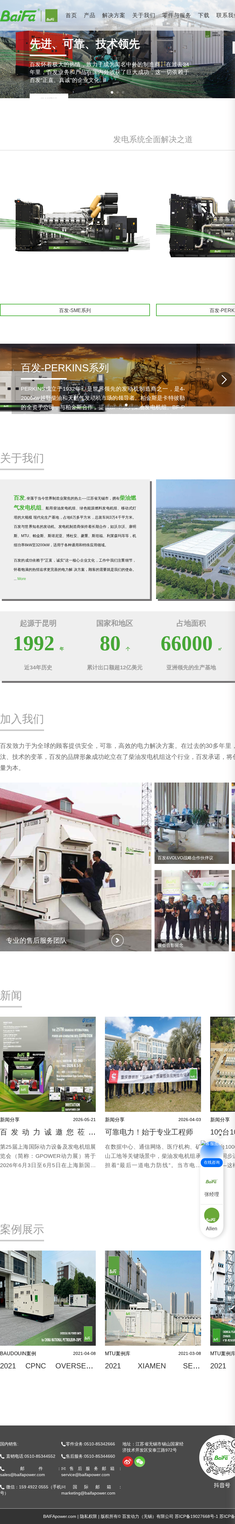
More (21, 579)
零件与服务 (176, 15)
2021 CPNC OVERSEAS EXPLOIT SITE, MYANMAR (48, 1370)
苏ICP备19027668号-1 (196, 1516)
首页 (71, 15)
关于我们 (143, 15)
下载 (204, 15)
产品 (89, 15)
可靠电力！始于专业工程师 (149, 1132)
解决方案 (113, 15)
